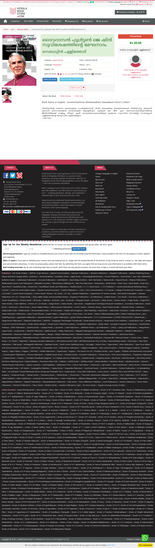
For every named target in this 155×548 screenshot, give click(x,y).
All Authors (6, 2)
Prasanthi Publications (88, 355)
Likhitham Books (87, 328)
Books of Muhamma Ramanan (68, 461)
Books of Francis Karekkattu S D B (110, 407)
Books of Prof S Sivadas (19, 404)
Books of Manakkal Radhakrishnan (95, 522)
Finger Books (133, 300)
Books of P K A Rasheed (122, 522)
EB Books (37, 300)
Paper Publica (15, 351)
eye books (95, 300)
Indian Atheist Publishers (140, 311)
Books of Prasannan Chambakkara (97, 492)
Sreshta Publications (127, 368)
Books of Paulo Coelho (103, 455)
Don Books (122, 297)
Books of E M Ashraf (74, 526)
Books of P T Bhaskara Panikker (57, 499)
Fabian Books (106, 300)
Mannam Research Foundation (105, 334)
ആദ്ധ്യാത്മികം (23, 30)
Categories (15, 21)
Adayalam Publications (118, 273)
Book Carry (122, 283)
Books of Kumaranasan (40, 404)
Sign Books (106, 365)
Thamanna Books (47, 375)
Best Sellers (28, 21)
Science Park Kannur (81, 365)
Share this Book (50, 79)
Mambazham (7, 334)
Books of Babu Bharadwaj (141, 475)
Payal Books (62, 351)
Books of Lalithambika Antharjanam (116, 516)
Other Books (36, 348)
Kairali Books (139, 317)
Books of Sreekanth (32, 465)
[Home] (5, 21)
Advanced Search (29, 2)
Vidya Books (143, 379)
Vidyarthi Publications (32, 382)
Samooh (144, 362)
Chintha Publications (69, 290)
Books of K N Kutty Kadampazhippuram (30, 471)
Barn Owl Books (95, 280)
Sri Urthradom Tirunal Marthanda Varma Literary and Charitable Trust (35, 372)
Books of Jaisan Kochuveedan (15, 482)
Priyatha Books (9, 358)
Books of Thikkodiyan (120, 526)
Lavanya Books (47, 328)
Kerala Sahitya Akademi (37, 324)
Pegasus (72, 351)
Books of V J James (30, 475)
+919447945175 (100, 2)
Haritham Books (127, 307)
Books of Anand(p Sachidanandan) (62, 421)
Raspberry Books (103, 358)
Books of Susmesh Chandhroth (55, 410)
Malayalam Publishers (114, 331)
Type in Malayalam (133, 207)
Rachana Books (88, 358)
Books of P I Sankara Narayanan (92, 505)
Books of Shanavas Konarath (134, 471)
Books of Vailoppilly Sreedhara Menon (17, 417)
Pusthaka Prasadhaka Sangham (38, 358)
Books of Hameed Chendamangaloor (26, 488)
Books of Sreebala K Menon (98, 485)
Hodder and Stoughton (73, 311)
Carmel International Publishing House (132, 287)
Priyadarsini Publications (142, 355)
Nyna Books (113, 345)
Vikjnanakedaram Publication (54, 382)
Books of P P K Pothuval (35, 478)
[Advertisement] (77, 138)
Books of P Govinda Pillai (101, 475)
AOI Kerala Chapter (19, 273)
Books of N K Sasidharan (12, 448)
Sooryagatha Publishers (40, 368)
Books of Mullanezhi (121, 475)
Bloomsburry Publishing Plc (63, 283)
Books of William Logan (11, 495)
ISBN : (88, 60)
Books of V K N (138, 400)
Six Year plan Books (11, 368)
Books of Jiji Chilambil (110, 488)
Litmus (113, 328)
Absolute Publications (99, 273)
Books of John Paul (37, 455)
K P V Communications (104, 317)
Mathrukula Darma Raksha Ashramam (56, 338)
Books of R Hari (49, 488)
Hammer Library (94, 307)
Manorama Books (126, 334)
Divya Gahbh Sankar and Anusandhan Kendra (50, 297)
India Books (103, 311)
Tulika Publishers (8, 379)
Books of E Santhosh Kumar (58, 455)
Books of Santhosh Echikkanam (97, 526)
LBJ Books (59, 328)
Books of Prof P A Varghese (103, 424)
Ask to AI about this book (71, 79)
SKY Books (25, 368)
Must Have (54, 390)
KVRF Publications (18, 328)
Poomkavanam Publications (14, 355)
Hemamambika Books (40, 311)
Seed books (95, 365)
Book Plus (144, 283)
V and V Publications (68, 379)
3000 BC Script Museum (38, 273)
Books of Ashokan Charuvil (89, 421)
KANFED (46, 321)
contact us (129, 261)
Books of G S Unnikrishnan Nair (43, 516)
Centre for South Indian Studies (23, 290)
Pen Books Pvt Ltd (84, 351)
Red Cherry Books (144, 358)
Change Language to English (106, 174)
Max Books (77, 338)
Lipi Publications (102, 328)
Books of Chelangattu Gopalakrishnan (81, 482)
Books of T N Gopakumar (132, 431)
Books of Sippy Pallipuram (36, 397)
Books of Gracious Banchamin (54, 502)
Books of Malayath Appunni (74, 434)
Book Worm (6, 287)
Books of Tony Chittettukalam (82, 471)
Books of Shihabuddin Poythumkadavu (33, 424)
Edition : (84, 65)
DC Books (58, 294)
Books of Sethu (66, 431)
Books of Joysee (61, 407)
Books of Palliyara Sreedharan (87, 390)
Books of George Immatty (12, 519)
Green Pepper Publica (40, 307)
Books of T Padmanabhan (47, 431)
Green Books (25, 307)
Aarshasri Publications (80, 273)
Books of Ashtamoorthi (52, 465)
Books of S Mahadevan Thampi (76, 475)
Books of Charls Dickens (69, 468)
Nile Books (17, 345)
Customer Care (91, 2)
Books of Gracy (98, 502)
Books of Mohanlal (9, 451)
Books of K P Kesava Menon (84, 410)
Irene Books (78, 314)
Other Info (79, 96)
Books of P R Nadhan (73, 495)
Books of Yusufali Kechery (94, 444)
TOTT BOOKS (141, 375)
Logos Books (7, 331)
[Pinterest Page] (20, 178)
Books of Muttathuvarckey (62, 448)
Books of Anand (145, 482)
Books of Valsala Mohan (35, 492)
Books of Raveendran (81, 424)
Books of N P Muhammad (74, 465)
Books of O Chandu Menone (114, 495)
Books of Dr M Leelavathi (114, 451)
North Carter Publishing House (72, 345)
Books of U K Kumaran (51, 434)
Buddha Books (76, 287)
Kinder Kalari (103, 324)
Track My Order (101, 198)
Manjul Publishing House (64, 334)
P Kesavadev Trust (50, 348)
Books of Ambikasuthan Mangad (58, 529)
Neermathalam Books (117, 341)
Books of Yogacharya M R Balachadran (24, 512)
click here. (59, 264)
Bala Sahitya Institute (78, 280)
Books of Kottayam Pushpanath (133, 404)
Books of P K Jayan (21, 516)
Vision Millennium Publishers (90, 382)
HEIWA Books (24, 311)
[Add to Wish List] (83, 88)
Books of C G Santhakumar (69, 488)
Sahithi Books (73, 362)
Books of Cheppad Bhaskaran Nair (126, 485)
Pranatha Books (71, 355)
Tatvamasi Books (18, 375)
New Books (56, 21)
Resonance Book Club (48, 362)
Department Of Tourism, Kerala (103, 294)
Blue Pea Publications (84, 283)
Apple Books (76, 277)
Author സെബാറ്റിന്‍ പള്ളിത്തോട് (135, 50)
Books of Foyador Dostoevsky (52, 526)
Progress (20, 358)
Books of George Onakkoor (78, 478)
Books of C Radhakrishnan (12, 397)
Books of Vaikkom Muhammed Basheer (24, 393)
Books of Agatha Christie (43, 407)
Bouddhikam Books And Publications (53, 287)
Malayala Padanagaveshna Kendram (89, 331)
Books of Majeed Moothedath (46, 458)
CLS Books (109, 290)
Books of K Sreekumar (56, 492)
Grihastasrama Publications (61, 307)
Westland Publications (22, 385)
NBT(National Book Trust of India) (92, 341)
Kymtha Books (33, 328)
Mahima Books (51, 331)
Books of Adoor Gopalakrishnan (89, 451)
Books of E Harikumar (49, 522)
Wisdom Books (51, 385)
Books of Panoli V (27, 438)
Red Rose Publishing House (12, 362)
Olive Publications (126, 345)
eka (62, 300)
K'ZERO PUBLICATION (123, 317)
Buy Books (88, 21)
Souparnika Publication (73, 368)
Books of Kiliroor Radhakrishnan (63, 397)
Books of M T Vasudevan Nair (113, 390)
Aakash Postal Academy (60, 273)
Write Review (65, 96)
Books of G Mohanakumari (110, 458)
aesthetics (34, 277)
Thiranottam (75, 375)
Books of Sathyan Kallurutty (27, 441)
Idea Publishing (90, 311)
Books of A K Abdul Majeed (83, 512)
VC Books (102, 379)
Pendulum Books (101, 351)
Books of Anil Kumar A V (67, 417)
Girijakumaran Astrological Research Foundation (104, 304)
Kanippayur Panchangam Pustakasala (67, 321)
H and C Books (80, 307)
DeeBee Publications (80, 294)
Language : (53, 65)
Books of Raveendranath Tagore (91, 397)
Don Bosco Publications (138, 297)
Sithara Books (147, 365)
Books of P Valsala (81, 400)
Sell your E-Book (101, 213)
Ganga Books (54, 304)
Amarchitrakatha (46, 277)
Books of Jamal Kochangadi (101, 441)
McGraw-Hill (109, 338)
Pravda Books (104, 355)
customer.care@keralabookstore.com (20, 207)
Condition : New (85, 69)
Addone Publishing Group (139, 273)
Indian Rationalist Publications (14, 314)
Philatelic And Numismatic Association (137, 351)
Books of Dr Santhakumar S (92, 468)
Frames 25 (32, 304)
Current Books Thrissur (43, 294)
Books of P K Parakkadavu (85, 448)
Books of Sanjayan (144, 424)
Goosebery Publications (134, 304)
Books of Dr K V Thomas (12, 465)
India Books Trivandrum (118, 311)
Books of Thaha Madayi (11, 485)
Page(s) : (49, 69)
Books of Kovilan (32, 410)
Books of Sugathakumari (46, 505)
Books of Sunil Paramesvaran (118, 444)
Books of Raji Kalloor (47, 509)
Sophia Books (57, 368)
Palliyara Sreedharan (89, 348)
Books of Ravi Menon (117, 427)
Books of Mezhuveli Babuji (118, 400)
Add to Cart (75, 88)
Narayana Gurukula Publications (42, 341)
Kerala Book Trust (136, 321)
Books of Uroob (80, 404)
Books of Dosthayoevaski (81, 455)
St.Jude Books (70, 372)
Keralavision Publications (87, 324)
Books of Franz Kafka (143, 441)
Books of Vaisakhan (9, 529)
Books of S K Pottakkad (52, 393)
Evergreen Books (82, 300)
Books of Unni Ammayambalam (133, 505)
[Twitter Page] (13, 178)
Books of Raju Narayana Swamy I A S (103, 404)
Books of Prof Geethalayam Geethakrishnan (46, 482)
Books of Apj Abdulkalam (12, 427)
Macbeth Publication (35, 331)
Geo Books (78, 304)
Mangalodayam (39, 334)
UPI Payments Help (134, 210)
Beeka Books (109, 280)
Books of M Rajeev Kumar (141, 526)
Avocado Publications (47, 280)
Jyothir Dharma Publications (82, 317)
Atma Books (126, 277)
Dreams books (25, 300)
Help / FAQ (130, 201)
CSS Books (6, 294)
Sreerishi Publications (109, 368)
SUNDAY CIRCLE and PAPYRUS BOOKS (126, 372)
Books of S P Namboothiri (52, 495)
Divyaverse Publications (79, 297)
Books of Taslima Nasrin (61, 424)
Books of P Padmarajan (100, 414)
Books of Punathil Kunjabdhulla (139, 393)
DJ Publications (96, 297)
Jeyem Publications (61, 317)
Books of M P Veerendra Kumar (82, 407)
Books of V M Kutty (29, 509)
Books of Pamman (98, 400)
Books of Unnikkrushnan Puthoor (37, 448)
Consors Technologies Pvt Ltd (57, 539)
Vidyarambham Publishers (12, 382)
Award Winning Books (25, 390)
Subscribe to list (79, 249)
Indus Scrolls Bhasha (36, 314)
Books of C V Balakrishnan (122, 414)
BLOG (147, 21)
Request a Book (59, 2)
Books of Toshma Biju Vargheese (130, 465)
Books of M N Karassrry (45, 438)
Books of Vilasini (113, 431)
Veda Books (113, 379)
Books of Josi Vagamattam (44, 417)
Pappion (25, 351)
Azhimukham (63, 280)
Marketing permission (62, 249)
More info (111, 545)
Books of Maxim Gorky (144, 478)
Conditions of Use (133, 189)
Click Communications (94, 290)
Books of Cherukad (24, 461)
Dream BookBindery (10, 300)
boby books (99, 283)
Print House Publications (121, 355)
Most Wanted (42, 390)
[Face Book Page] (6, 178)
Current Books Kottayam (22, 294)
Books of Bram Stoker (123, 461)
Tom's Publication (127, 375)
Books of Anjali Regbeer (67, 505)
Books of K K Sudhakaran (132, 410)
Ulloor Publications (24, 379)
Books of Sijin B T (104, 509)
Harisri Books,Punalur (111, 307)
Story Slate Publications (87, 372)
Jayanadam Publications (26, 317)
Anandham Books (62, 277)
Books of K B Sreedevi (107, 417)
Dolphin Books (110, 297)
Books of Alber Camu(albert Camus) (137, 448)
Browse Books (43, 21)
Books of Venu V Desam (58, 471)
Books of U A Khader (108, 410)
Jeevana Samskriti (45, 317)
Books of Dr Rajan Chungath (76, 441)
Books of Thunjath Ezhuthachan (131, 417)
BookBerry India (19, 287)
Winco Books (38, 385)
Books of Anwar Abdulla (134, 499)
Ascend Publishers (112, 277)
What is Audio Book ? (134, 180)
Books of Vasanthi (20, 455)
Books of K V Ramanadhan (56, 519)
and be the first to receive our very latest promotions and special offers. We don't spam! (57, 244)
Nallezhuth (23, 341)
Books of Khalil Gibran (22, 400)
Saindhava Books (132, 362)
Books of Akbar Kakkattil (62, 400)
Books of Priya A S (89, 458)
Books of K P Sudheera (142, 516)
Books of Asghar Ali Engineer (31, 499)
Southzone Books (91, 368)
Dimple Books (25, 297)
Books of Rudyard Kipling (52, 485)
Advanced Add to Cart (44, 2)
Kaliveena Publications (32, 321)
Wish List (134, 2)
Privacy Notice (132, 186)
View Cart (99, 183)
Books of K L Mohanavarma (26, 522)
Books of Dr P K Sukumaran (57, 414)
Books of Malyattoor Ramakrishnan (89, 431)
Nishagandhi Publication (33, 345)
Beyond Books (122, 280)
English (125, 2)
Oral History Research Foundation (15, 348)
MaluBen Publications (133, 331)
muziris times (136, 338)
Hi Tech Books (56, 311)
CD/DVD (5, 290)
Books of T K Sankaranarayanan (127, 519)
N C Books (13, 341)
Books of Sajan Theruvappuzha (119, 468)
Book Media (133, 283)
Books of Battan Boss (135, 407)
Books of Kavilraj (74, 492)
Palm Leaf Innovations (108, 348)
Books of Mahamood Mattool (109, 471)
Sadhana (62, 362)
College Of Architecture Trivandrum (129, 290)
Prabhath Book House (54, 355)
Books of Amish (130, 502)
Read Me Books (128, 358)
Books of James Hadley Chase (37, 427)
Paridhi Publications (47, 351)
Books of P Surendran (87, 417)
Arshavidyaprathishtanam (93, 277)
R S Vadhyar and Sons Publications (66, 358)
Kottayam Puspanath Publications (123, 324)
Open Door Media (142, 345)
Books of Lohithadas (92, 495)
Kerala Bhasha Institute (93, 321)
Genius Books (67, 304)
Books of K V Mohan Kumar (106, 438)
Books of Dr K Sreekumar (62, 404)
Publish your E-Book (103, 210)
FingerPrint (144, 300)
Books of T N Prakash (25, 444)
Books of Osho (66, 390)
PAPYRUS (34, 351)
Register (141, 4)
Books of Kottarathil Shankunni (120, 397)
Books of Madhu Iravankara (80, 519)
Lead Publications (72, 328)
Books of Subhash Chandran (32, 414)
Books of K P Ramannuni (136, 451)
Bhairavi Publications (138, 280)
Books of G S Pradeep (122, 492)
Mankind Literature (83, 334)
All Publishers (17, 2)
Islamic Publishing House (131, 314)
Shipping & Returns (133, 183)
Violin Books (72, 382)
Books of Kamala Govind (142, 444)
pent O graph (115, 351)
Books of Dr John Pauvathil (126, 482)
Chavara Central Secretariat (48, 290)
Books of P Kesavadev (28, 451)
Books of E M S (8, 444)
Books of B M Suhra (138, 434)
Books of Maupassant (31, 495)
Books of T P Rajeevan (22, 468)
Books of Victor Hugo (143, 461)
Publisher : (53, 60)
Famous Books (120, 300)
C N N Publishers (108, 287)
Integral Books (65, 314)
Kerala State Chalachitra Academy (61, 324)
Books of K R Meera (36, 421)
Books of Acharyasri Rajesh (96, 393)
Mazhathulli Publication (93, 338)
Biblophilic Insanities (43, 283)
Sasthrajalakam (49, 365)
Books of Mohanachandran (52, 441)
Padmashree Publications (69, 348)
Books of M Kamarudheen (78, 502)
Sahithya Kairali (87, 362)
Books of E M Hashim (123, 441)
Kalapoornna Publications (12, 321)
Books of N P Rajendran (68, 509)
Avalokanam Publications (27, 280)
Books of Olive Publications (71, 444)
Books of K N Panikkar (91, 488)
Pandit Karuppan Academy (129, 348)
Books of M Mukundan (73, 393)
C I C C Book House (92, 287)
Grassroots (13, 307)
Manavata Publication (22, 334)
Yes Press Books (89, 385)
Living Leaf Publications (127, 328)
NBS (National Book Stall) (67, 341)
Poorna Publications (35, 355)
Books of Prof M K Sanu (118, 434)
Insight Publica (51, 314)
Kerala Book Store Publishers (115, 321)
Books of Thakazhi (116, 393)
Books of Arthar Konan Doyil (111, 499)
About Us (130, 192)
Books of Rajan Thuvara (44, 461)
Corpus (148, 290)
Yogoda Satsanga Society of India (111, 385)
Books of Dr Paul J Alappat (133, 458)
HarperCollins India (9, 311)
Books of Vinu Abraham (34, 519)
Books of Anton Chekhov (97, 434)
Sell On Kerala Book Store (105, 207)
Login (150, 4)
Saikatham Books (117, 362)
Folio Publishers (20, 304)
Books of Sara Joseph (143, 414)
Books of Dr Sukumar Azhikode (116, 421)
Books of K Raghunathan (22, 458)
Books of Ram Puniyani (69, 522)
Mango (50, 334)
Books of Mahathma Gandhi (132, 488)
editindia (46, 300)
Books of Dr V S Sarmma (70, 458)
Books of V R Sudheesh (79, 414)
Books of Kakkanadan (125, 424)
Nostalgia (90, 345)
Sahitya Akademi (101, 362)
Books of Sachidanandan (67, 438)
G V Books (43, 304)
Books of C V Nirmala (124, 478)
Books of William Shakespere (109, 448)
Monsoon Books (122, 338)
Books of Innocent (87, 509)
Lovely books (19, 331)
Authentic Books (8, 280)
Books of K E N (113, 505)
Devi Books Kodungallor (127, 294)
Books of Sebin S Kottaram (51, 475)
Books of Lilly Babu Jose (90, 516)
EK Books (55, 300)
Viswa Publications (110, 382)
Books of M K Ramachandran (102, 478)
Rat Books (116, 358)
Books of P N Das (86, 438)
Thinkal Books (62, 375)
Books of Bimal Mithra (142, 492)
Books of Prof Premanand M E (27, 502)
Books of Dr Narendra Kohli (47, 444)
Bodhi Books (111, 283)
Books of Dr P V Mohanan (124, 455)
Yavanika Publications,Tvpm (70, 385)
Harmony (140, 307)
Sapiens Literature (33, 365)
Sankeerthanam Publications (13, 365)
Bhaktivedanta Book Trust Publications (17, 283)
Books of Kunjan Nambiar (45, 468)
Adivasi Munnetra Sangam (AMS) (15, 277)
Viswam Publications (127, 382)
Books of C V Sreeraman (102, 519)
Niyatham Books (51, 345)
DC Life (67, 294)
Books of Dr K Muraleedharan (31, 529)
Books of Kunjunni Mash (68, 516)
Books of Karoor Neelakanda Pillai (101, 465)
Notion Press (101, 345)
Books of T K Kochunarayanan (26, 526)
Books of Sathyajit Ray (56, 478)
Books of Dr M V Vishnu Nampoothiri (97, 461)
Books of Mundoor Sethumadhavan (111, 512)
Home (6, 30)
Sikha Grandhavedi (119, 365)
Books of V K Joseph (106, 482)
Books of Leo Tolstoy (22, 407)
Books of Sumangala (61, 427)
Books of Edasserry (114, 502)
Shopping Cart (146, 2)
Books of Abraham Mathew (23, 505)
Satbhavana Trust (64, 365)
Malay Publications (66, 331)
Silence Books (134, 365)
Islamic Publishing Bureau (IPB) (107, 314)
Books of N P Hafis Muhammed (85, 499)
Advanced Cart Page (134, 177)
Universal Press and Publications (46, 379)
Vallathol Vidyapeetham (87, 379)
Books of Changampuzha (24, 431)
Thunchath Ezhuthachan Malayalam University (99, 375)
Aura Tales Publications (142, 277)
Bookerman (32, 287)
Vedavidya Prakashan (128, 379)
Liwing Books (144, 328)
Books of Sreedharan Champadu (56, 512)
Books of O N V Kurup (41, 400)
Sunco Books (103, 372)
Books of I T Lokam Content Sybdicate (89, 427)
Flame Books (7, 304)
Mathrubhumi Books (31, 338)
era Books (70, 300)
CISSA (81, 290)
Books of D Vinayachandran (13, 478)
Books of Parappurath (31, 434)
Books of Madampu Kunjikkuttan (133, 438)
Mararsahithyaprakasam (11, 338)
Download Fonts (133, 204)
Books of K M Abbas (31, 485)
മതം (13, 30)
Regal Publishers (31, 362)
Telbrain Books (33, 375)
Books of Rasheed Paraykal (124, 509)
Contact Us (71, 2)
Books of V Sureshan (135, 495)
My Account (103, 21)
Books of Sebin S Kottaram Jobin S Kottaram (57, 451)
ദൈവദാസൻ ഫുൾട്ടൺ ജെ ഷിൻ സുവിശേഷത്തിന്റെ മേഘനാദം (77, 43)
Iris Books (89, 314)
